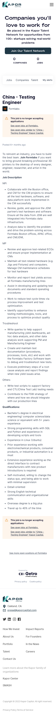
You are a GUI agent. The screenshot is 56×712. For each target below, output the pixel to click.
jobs (9, 80)
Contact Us (9, 659)
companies (22, 80)
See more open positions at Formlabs (28, 553)
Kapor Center (10, 678)
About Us (8, 636)
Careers (30, 651)
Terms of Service (25, 710)
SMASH (7, 685)
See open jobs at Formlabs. (24, 125)
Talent (6, 651)
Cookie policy (36, 581)
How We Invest (11, 629)
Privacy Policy (10, 710)
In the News (32, 644)
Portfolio (8, 644)
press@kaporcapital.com (22, 610)
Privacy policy (21, 581)
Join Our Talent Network (28, 50)
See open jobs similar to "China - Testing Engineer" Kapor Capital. (27, 131)
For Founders (33, 636)
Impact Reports (35, 629)
